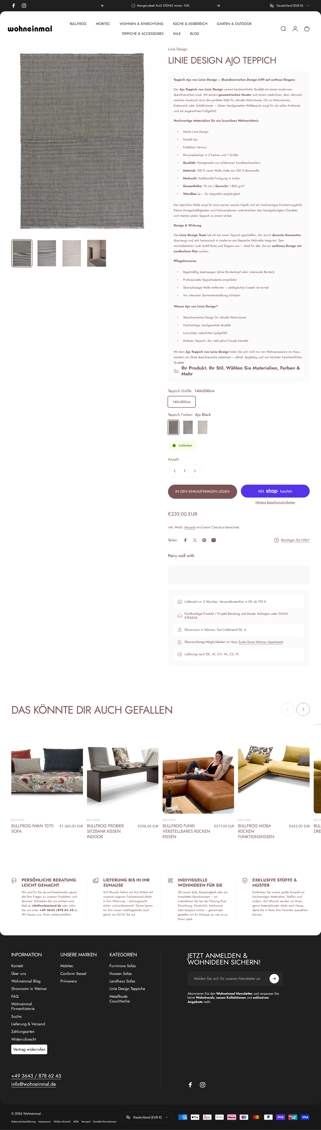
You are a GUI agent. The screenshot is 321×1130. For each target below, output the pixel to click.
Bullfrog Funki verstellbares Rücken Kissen (186, 831)
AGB (75, 1121)
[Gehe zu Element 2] (71, 253)
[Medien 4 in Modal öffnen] (82, 140)
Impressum (44, 1121)
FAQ (15, 996)
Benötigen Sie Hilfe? (295, 540)
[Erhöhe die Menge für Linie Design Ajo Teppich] (195, 471)
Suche (16, 1016)
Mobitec (66, 966)
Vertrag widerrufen (29, 1049)
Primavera (68, 981)
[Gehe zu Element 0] (21, 253)
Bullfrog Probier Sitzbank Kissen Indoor (105, 831)
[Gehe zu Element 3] (96, 253)
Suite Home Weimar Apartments (261, 641)
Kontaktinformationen (105, 1121)
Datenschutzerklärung (23, 1121)
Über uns (18, 973)
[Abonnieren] (274, 978)
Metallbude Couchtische (120, 999)
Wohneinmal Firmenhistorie (23, 1006)
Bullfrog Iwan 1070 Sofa (32, 828)
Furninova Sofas (123, 966)
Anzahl (173, 459)
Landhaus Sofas (122, 981)
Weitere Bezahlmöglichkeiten (275, 502)
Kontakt (17, 966)
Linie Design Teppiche (127, 988)
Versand (189, 527)
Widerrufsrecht (23, 1039)
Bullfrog (18, 820)
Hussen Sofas (121, 973)
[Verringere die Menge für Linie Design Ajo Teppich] (173, 471)
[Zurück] (103, 5)
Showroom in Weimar (29, 988)
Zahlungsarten (23, 1031)
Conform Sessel (73, 973)
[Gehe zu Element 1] (46, 253)
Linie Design (177, 49)
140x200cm (182, 401)
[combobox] (290, 5)
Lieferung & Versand (28, 1024)
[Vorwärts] (218, 5)
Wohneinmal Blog (25, 981)
